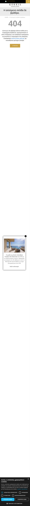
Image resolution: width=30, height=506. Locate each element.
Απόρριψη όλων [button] (22, 499)
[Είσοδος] (23, 1)
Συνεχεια (15, 45)
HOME (6, 17)
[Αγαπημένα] (19, 1)
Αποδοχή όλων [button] (8, 499)
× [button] (28, 479)
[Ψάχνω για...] (28, 5)
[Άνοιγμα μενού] (2, 5)
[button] (15, 503)
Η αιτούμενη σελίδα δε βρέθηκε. (17, 17)
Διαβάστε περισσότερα (22, 489)
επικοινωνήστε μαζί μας (17, 38)
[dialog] (15, 491)
